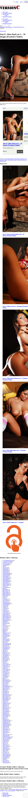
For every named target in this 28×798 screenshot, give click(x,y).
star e (3, 158)
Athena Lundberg (6, 584)
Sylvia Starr (5, 740)
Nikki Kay (5, 706)
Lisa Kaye (5, 677)
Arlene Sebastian (6, 581)
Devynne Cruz (6, 618)
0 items (16, 1)
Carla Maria (5, 599)
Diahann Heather (6, 620)
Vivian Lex (5, 761)
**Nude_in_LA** (6, 562)
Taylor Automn (6, 746)
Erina (4, 624)
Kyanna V (5, 663)
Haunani (4, 629)
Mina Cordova (6, 696)
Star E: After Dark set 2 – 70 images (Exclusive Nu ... (14, 27)
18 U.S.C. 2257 (6, 796)
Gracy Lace (5, 628)
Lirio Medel (5, 673)
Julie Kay (5, 650)
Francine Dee (5, 625)
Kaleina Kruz (5, 652)
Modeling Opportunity (7, 16)
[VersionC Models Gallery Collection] (10, 9)
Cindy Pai (5, 606)
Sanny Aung (5, 728)
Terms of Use (5, 792)
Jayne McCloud (6, 635)
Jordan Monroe (6, 648)
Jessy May (5, 645)
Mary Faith (5, 683)
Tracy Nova (5, 753)
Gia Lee (4, 627)
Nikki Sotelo (5, 708)
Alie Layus (5, 567)
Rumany (4, 718)
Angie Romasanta (6, 574)
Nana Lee (5, 701)
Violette (4, 759)
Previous (2, 31)
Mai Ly (4, 678)
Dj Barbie (5, 621)
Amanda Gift (5, 569)
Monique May (5, 699)
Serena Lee (5, 731)
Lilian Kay (5, 671)
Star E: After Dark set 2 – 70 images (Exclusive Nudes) (12, 144)
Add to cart (20, 151)
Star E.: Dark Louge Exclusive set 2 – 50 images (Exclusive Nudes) (13, 235)
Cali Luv (4, 596)
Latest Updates (6, 14)
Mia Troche (5, 692)
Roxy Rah (5, 717)
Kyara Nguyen (6, 664)
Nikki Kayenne (6, 707)
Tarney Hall (5, 745)
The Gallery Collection (7, 13)
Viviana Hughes (6, 762)
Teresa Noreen (6, 748)
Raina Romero (6, 714)
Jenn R (4, 637)
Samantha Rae (6, 722)
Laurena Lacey (6, 666)
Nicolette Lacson (6, 703)
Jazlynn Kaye (5, 636)
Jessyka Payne (6, 646)
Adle (4, 566)
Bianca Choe (5, 590)
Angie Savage (5, 575)
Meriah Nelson (6, 689)
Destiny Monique (6, 617)
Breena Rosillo (6, 593)
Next (5, 31)
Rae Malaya (5, 713)
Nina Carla (5, 710)
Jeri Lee (4, 642)
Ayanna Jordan (6, 587)
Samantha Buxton (6, 720)
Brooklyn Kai (5, 595)
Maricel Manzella (6, 680)
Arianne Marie (6, 579)
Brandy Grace (5, 592)
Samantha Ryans (6, 724)
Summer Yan (5, 735)
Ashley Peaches (6, 583)
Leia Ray (4, 667)
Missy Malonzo (6, 698)
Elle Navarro (5, 623)
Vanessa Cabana (6, 754)
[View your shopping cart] (13, 1)
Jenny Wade (5, 641)
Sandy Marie (5, 726)
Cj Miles (4, 607)
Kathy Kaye (5, 653)
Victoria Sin (5, 757)
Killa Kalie (5, 656)
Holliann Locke (6, 632)
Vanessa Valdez (6, 755)
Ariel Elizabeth (6, 580)
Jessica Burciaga (6, 643)
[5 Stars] (17, 103)
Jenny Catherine (6, 639)
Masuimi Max (5, 685)
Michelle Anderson (6, 694)
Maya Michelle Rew (7, 686)
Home (1, 27)
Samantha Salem (6, 725)
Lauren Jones (5, 665)
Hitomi (4, 631)
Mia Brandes (5, 691)
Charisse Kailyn (6, 602)
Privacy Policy (6, 794)
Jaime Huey (5, 634)
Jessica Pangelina (6, 644)
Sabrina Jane (5, 719)
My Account (5, 12)
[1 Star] (1, 103)
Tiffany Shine (5, 749)
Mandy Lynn (5, 679)
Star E (4, 108)
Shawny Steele (6, 732)
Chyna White (5, 604)
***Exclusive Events (7, 561)
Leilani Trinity (5, 669)
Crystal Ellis (5, 611)
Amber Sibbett (6, 570)
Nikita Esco (5, 705)
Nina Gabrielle (6, 711)
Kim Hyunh (5, 657)
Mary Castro (5, 681)
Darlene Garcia (6, 615)
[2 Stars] (5, 103)
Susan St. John (6, 739)
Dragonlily (5, 622)
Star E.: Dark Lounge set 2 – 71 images (13, 522)
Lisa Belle (5, 674)
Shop (6, 15)
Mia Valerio (5, 693)
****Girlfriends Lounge (8, 560)
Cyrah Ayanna (6, 613)
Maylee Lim (5, 687)
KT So (4, 662)
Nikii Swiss (5, 704)
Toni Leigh (5, 752)
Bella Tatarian (5, 589)
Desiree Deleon (6, 616)
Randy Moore (5, 715)
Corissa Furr (5, 610)
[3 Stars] (9, 103)
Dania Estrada (5, 614)
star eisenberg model (12, 159)
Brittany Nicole (6, 594)
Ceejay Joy (5, 601)
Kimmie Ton (5, 658)
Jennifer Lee (5, 638)
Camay (4, 597)
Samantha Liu (5, 721)
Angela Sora (5, 572)
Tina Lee (4, 750)
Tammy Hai (5, 741)
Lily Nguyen (5, 672)
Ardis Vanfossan (6, 577)
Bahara (4, 588)
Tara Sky (4, 743)
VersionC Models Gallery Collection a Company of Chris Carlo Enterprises (13, 790)
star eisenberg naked (21, 159)
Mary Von (5, 684)
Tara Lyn (4, 742)
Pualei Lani (5, 712)
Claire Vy (5, 609)
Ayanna (4, 586)
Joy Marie (5, 649)
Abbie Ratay (5, 565)
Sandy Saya (5, 727)
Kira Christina (5, 659)
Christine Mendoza (6, 603)
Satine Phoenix (6, 729)
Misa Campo (5, 697)
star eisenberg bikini (9, 158)
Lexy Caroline (6, 670)
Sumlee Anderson (6, 734)
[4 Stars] (13, 103)
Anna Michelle (6, 576)
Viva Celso (5, 760)
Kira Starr (5, 660)
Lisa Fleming (5, 676)
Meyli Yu (4, 690)
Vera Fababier (5, 756)
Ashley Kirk (5, 582)
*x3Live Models (6, 563)
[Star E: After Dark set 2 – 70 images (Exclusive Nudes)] (13, 139)
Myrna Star (5, 700)
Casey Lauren (5, 600)
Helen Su (4, 630)
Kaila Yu (4, 651)
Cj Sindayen (5, 608)
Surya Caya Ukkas (6, 738)
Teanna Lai (5, 747)
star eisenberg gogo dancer (19, 158)
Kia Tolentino (5, 655)
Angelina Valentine (6, 573)
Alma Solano (5, 568)
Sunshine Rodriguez (7, 736)
